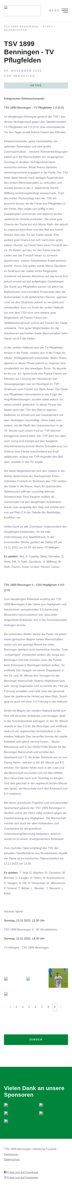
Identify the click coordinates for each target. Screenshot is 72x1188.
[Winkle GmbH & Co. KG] (41, 1113)
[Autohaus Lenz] (41, 1104)
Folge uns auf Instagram (22, 1177)
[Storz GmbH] (6, 1104)
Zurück (36, 1039)
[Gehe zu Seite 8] (10, 1007)
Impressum (11, 1154)
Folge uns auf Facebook (22, 1172)
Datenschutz (12, 1159)
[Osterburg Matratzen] (6, 1113)
